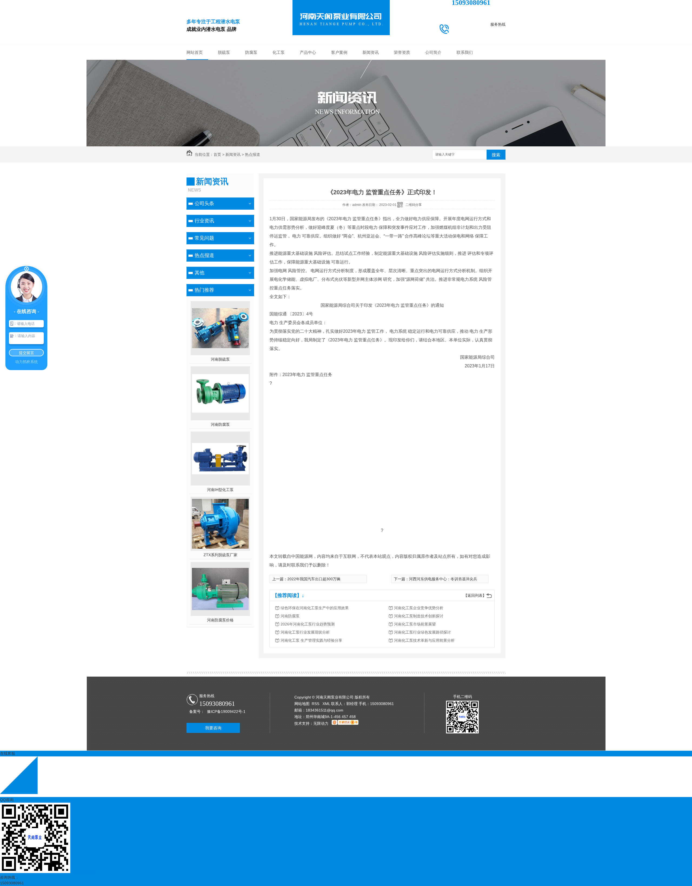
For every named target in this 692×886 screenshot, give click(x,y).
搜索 (496, 155)
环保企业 (339, 72)
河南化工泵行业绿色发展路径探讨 (422, 632)
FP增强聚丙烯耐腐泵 (308, 120)
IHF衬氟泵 (308, 96)
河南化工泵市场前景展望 (415, 624)
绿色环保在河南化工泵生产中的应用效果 (315, 608)
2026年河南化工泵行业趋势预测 (308, 624)
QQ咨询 (7, 800)
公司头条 (370, 64)
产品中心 (308, 52)
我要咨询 (213, 728)
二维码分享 (413, 205)
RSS (316, 703)
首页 (217, 154)
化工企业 (339, 64)
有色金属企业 (339, 104)
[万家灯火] (345, 723)
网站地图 (302, 703)
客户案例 (339, 52)
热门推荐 (204, 290)
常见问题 (370, 80)
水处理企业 (339, 88)
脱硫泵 (224, 52)
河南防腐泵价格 (220, 620)
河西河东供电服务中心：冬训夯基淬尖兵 (443, 579)
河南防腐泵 (220, 424)
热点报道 (370, 88)
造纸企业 (339, 112)
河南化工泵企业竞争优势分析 (418, 608)
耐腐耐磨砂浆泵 (308, 88)
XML (326, 703)
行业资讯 (370, 72)
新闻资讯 (370, 52)
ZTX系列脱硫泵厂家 (220, 555)
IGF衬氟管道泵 (308, 112)
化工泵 (278, 52)
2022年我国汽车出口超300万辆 (313, 579)
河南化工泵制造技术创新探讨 (418, 616)
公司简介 (433, 52)
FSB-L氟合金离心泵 (308, 129)
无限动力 (320, 723)
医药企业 (339, 96)
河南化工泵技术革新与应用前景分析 (424, 640)
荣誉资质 (402, 52)
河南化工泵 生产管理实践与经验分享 (311, 640)
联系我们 (465, 52)
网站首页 (195, 52)
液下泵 (308, 104)
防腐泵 (251, 52)
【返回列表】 (475, 595)
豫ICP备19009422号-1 (226, 711)
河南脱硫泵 (220, 359)
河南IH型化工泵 (220, 490)
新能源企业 (339, 80)
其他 (370, 96)
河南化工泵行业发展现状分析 (305, 632)
